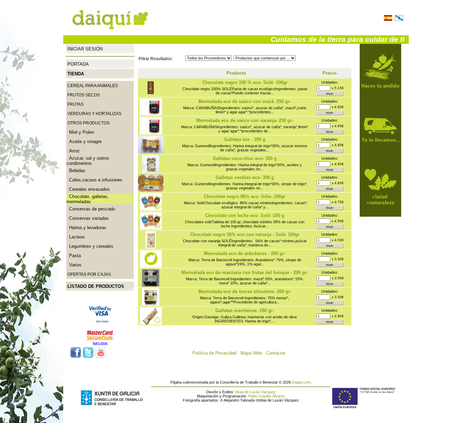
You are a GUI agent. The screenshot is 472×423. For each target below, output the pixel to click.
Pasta (73, 255)
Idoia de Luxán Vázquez (255, 392)
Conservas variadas (87, 218)
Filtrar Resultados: (156, 58)
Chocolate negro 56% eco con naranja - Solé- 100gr (245, 234)
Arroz (73, 150)
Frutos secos (83, 95)
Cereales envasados (88, 189)
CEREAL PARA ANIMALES (92, 85)
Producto (236, 73)
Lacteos (75, 236)
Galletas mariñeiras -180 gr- (244, 310)
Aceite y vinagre (84, 141)
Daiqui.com (301, 382)
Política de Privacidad (216, 353)
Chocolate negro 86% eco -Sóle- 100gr (244, 196)
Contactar (278, 353)
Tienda (75, 73)
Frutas (75, 104)
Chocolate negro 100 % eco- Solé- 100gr (244, 82)
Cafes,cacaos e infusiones (94, 179)
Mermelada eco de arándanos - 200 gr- (244, 253)
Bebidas (75, 170)
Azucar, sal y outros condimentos (87, 161)
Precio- (330, 73)
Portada (78, 64)
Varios (74, 264)
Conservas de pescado (90, 209)
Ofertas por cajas (89, 274)
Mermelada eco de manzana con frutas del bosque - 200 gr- (244, 272)
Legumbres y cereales (89, 246)
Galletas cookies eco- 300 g (245, 177)
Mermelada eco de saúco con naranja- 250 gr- (244, 120)
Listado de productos (95, 286)
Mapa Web (253, 353)
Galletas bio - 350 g (244, 139)
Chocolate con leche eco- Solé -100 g (244, 215)
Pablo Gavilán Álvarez (266, 396)
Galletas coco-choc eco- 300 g (245, 158)
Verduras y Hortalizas (94, 113)
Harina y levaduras (86, 227)
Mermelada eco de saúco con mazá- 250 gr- (244, 101)
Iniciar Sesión (85, 48)
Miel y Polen (80, 132)
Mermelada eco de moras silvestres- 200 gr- (244, 291)
